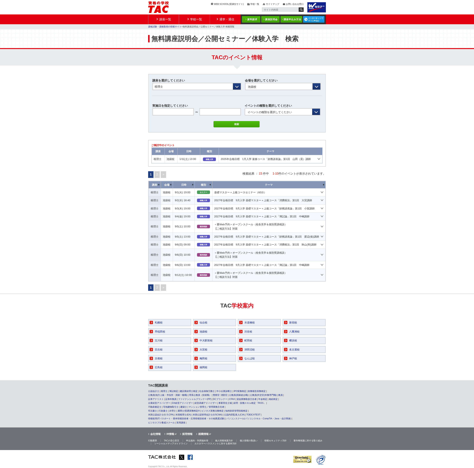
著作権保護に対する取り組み (307, 440)
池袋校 (203, 331)
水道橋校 (249, 322)
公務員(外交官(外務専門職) (263, 395)
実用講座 (180, 422)
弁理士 (172, 411)
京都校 (159, 358)
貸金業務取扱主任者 (247, 399)
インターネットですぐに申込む (315, 19)
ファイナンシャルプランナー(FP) (194, 399)
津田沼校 (249, 349)
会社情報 (155, 433)
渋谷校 (248, 331)
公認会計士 (153, 391)
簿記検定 (173, 391)
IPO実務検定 (240, 391)
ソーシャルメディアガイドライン (171, 443)
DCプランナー (220, 399)
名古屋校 (294, 349)
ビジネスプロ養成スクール (161, 422)
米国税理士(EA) (183, 414)
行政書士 (163, 411)
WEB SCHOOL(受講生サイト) (229, 4)
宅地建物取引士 (171, 407)
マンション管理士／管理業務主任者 (206, 407)
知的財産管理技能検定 (236, 411)
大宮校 (203, 349)
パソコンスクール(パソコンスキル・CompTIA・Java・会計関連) (258, 418)
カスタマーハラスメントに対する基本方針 (215, 443)
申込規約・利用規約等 (197, 440)
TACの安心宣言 (171, 440)
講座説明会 (271, 19)
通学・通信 (226, 19)
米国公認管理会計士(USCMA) (207, 414)
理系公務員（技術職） (200, 395)
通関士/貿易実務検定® (189, 411)
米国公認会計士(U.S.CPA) (161, 414)
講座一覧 (165, 19)
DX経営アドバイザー (182, 403)
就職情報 (203, 433)
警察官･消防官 (220, 395)
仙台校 (203, 322)
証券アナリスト (156, 399)
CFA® (232, 399)
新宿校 (293, 322)
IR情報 (170, 433)
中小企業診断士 (224, 391)
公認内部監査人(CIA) (234, 414)
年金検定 (262, 399)
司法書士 (152, 411)
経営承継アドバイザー (206, 403)
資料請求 (252, 19)
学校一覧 (254, 4)
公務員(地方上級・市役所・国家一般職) (167, 395)
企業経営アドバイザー (159, 403)
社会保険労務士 (207, 391)
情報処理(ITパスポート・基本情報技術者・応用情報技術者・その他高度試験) (186, 418)
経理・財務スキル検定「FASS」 (249, 403)
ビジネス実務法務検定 (212, 411)
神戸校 (293, 358)
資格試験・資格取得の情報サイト (164, 26)
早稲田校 (160, 331)
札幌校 (159, 322)
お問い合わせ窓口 (295, 4)
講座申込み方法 (292, 19)
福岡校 (203, 367)
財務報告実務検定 (257, 391)
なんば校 (249, 358)
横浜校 (293, 340)
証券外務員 (170, 399)
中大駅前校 (206, 340)
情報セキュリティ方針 (275, 440)
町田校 (248, 340)
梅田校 (203, 358)
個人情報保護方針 (224, 440)
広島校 (159, 367)
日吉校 (159, 349)
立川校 (159, 340)
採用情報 (187, 433)
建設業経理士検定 (189, 391)
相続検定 (273, 399)
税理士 (164, 391)
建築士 (183, 407)
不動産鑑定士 (154, 407)
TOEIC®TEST (253, 414)
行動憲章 (152, 440)
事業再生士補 (225, 403)
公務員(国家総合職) (238, 395)
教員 (280, 395)
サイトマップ (272, 4)
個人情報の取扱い (249, 440)
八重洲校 (294, 331)
